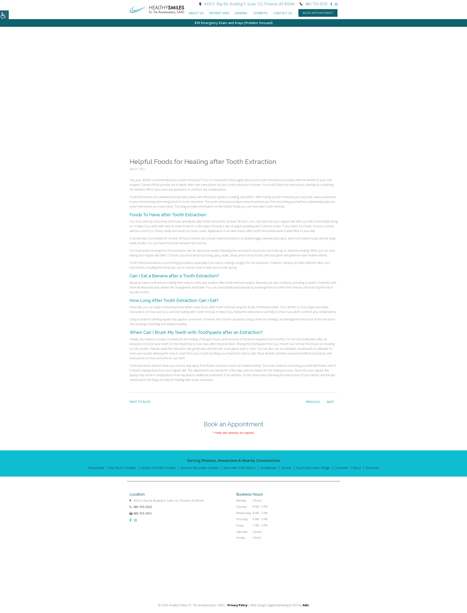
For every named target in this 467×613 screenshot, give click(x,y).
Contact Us (282, 13)
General (241, 13)
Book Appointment (318, 13)
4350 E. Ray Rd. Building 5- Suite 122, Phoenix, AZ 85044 (249, 4)
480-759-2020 (316, 4)
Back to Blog (140, 401)
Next (330, 402)
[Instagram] (336, 4)
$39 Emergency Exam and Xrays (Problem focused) (233, 23)
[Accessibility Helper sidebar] (4, 14)
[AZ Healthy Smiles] (157, 9)
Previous (313, 402)
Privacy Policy (237, 605)
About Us (196, 13)
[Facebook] (331, 4)
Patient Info (219, 13)
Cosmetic (260, 13)
